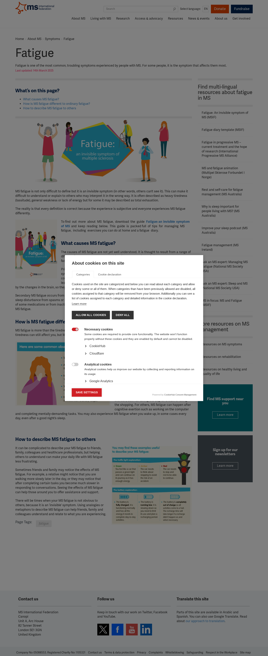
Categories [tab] (83, 274)
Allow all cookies (91, 315)
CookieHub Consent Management (180, 395)
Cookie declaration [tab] (109, 274)
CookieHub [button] (97, 346)
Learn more (79, 303)
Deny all (123, 315)
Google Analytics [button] (101, 381)
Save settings (87, 392)
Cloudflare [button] (96, 353)
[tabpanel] (134, 357)
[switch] (73, 329)
